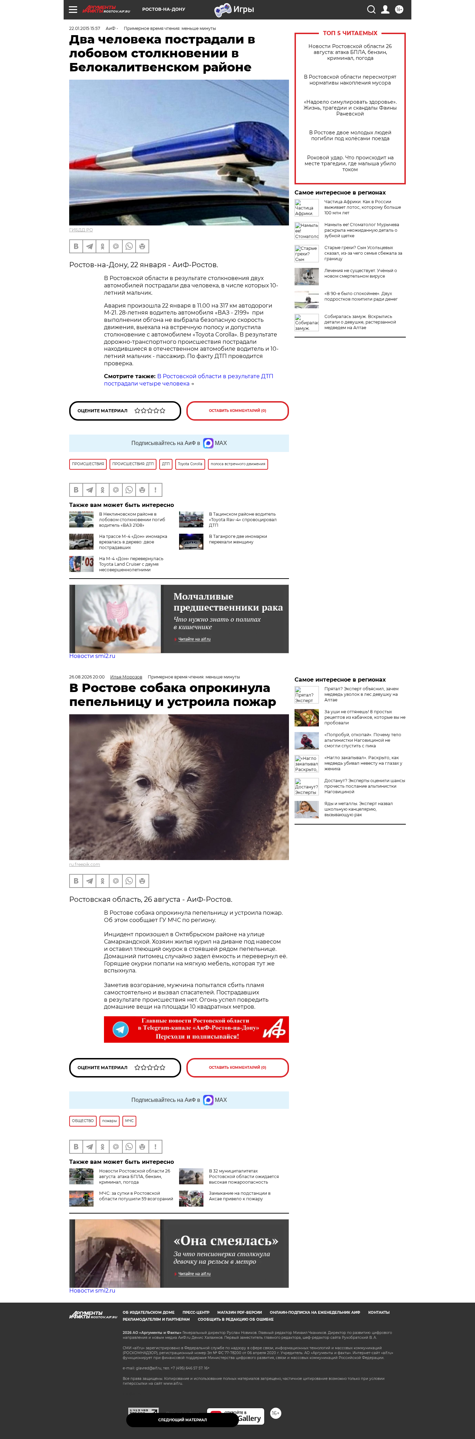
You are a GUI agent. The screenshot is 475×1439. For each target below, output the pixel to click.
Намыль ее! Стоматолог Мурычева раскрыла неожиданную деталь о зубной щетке (361, 230)
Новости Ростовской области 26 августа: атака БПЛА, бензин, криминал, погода (350, 52)
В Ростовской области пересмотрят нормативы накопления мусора (350, 80)
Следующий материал (182, 1420)
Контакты (378, 1312)
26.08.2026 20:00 (87, 676)
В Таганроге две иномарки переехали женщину (238, 539)
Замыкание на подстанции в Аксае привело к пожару (240, 1196)
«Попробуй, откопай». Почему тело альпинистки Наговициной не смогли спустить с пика (362, 740)
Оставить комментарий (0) (237, 410)
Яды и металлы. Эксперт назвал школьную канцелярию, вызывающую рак (358, 809)
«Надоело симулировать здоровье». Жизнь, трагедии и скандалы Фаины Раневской (350, 108)
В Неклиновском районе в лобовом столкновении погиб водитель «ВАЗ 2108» (132, 519)
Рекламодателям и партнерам (156, 1319)
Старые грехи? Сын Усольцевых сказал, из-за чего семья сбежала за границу (363, 253)
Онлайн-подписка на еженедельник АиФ (315, 1312)
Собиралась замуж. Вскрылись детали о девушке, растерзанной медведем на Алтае (360, 322)
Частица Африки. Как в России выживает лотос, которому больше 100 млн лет (362, 207)
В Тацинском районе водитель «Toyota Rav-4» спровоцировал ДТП (243, 519)
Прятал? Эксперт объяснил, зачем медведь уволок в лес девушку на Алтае (361, 694)
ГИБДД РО (81, 229)
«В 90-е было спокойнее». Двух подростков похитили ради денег (361, 296)
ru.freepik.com (84, 864)
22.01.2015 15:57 (84, 28)
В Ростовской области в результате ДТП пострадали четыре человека (188, 380)
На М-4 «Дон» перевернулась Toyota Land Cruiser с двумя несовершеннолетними (131, 564)
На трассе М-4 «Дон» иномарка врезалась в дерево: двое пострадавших (133, 542)
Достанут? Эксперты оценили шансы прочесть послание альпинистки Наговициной (364, 786)
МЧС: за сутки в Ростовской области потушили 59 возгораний (136, 1196)
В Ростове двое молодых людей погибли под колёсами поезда (350, 136)
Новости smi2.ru (92, 656)
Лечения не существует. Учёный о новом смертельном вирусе (360, 273)
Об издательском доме (149, 1312)
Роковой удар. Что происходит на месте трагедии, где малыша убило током (350, 164)
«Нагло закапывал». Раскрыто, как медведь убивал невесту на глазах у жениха (363, 763)
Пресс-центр (196, 1312)
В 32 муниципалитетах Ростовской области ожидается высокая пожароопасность (244, 1176)
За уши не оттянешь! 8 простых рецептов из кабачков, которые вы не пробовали (364, 717)
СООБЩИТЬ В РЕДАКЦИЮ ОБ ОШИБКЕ (236, 1319)
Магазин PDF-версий (239, 1312)
